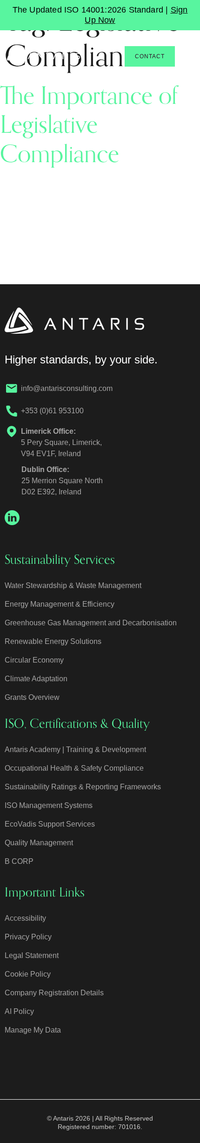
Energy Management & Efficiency (59, 604)
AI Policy (19, 1011)
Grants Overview (32, 697)
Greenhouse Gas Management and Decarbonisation (91, 623)
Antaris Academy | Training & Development (75, 749)
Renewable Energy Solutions (53, 641)
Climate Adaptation (36, 679)
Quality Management (39, 843)
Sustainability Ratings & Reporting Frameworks (83, 787)
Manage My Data (33, 1030)
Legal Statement (32, 955)
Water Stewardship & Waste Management (73, 585)
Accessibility (25, 918)
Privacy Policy (28, 937)
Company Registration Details (54, 993)
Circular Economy (34, 660)
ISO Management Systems (49, 805)
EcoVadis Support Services (50, 824)
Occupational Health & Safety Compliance (74, 768)
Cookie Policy (28, 974)
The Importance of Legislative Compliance (88, 125)
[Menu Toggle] (186, 56)
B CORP (19, 861)
